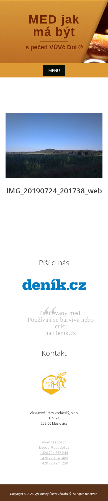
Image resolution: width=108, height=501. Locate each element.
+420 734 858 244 (54, 452)
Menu (54, 70)
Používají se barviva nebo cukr (60, 323)
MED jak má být (54, 25)
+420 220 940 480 (54, 458)
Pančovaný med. (60, 313)
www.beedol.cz (54, 442)
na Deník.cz (60, 332)
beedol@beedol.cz (54, 447)
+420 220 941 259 (54, 463)
